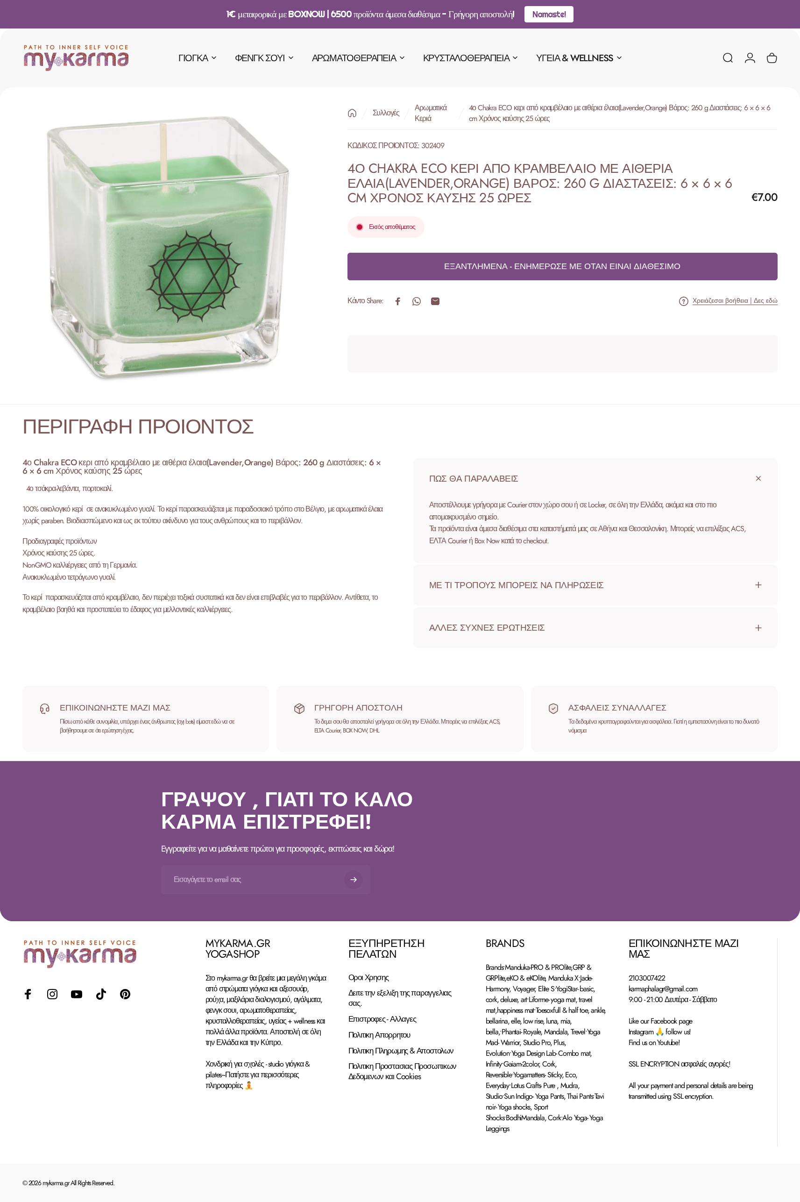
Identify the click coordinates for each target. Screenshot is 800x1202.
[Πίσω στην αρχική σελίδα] (352, 113)
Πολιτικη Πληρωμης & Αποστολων (400, 1051)
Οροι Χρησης (368, 978)
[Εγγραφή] (353, 879)
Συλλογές (386, 113)
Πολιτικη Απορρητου (379, 1036)
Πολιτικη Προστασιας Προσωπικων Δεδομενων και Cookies (402, 1072)
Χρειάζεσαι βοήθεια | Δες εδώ (735, 301)
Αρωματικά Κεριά (430, 113)
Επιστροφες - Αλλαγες (382, 1020)
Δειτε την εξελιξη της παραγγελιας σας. (399, 999)
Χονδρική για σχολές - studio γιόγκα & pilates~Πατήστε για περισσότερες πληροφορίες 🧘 (257, 1075)
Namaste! (548, 14)
